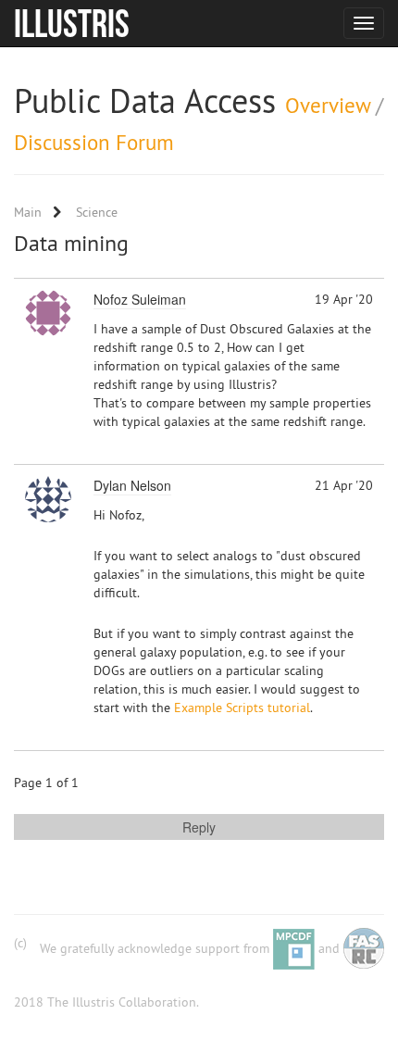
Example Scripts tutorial (242, 707)
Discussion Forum (94, 142)
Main (28, 212)
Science (97, 212)
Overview (327, 105)
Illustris (72, 23)
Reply (199, 827)
